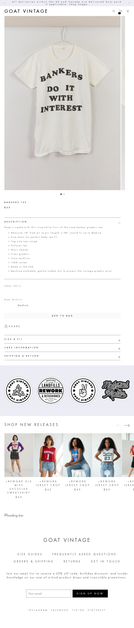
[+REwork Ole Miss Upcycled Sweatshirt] (19, 455)
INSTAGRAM (38, 610)
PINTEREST (97, 610)
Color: (12, 286)
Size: (13, 299)
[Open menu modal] (128, 11)
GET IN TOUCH (105, 561)
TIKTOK (78, 610)
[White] (9, 291)
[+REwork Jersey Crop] (48, 455)
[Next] (129, 3)
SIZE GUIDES (30, 554)
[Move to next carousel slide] (127, 425)
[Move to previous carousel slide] (119, 425)
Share (15, 326)
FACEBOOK (60, 610)
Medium (23, 305)
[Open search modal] (113, 11)
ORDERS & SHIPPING (34, 561)
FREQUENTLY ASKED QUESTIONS (84, 554)
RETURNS (72, 561)
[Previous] (4, 3)
